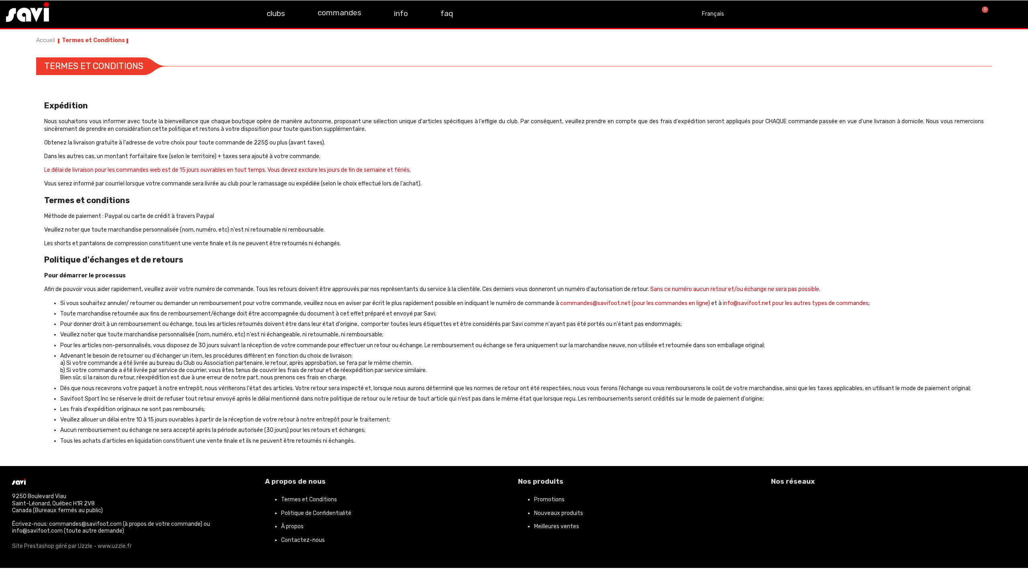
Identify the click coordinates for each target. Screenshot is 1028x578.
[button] (955, 14)
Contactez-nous (303, 540)
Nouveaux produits (558, 513)
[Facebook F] (65, 13)
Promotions (549, 499)
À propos (292, 526)
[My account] (1011, 14)
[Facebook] (781, 503)
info (401, 13)
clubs (276, 13)
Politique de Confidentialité (316, 513)
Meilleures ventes (556, 526)
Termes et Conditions (309, 499)
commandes (339, 12)
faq (447, 13)
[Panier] (981, 14)
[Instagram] (83, 13)
